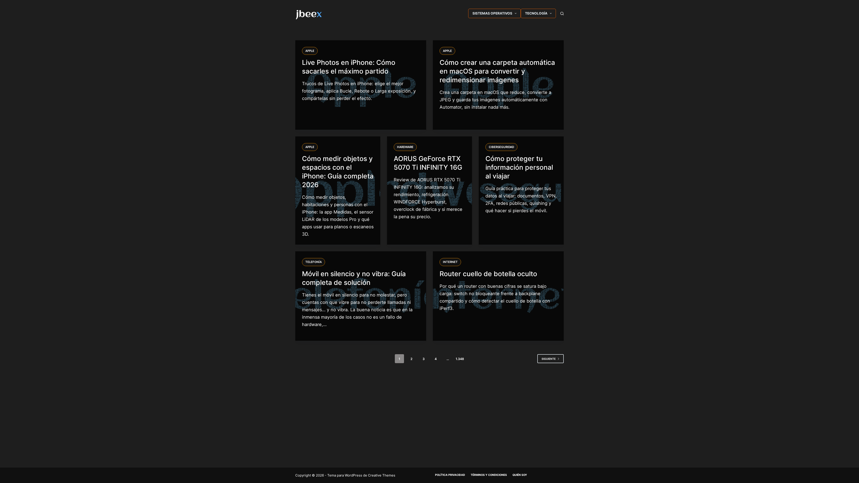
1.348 (460, 359)
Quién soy (519, 475)
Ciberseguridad (501, 147)
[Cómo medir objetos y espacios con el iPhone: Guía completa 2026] (337, 190)
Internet (450, 262)
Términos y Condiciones (489, 475)
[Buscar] (562, 13)
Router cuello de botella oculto (488, 274)
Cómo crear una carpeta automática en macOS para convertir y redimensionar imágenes (497, 71)
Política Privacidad (450, 475)
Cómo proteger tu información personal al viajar (519, 167)
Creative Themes (381, 475)
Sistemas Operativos (492, 13)
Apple (309, 51)
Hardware (405, 147)
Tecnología (536, 13)
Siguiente (549, 358)
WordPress (353, 475)
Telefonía (313, 262)
